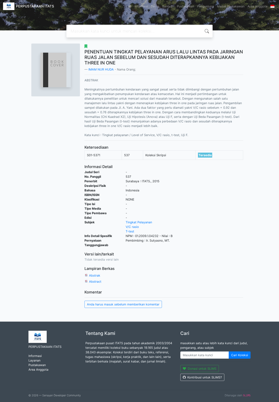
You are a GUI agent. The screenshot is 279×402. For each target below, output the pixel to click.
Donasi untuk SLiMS (202, 368)
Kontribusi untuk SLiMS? (204, 377)
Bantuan (168, 6)
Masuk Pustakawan (230, 6)
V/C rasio (132, 227)
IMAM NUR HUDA (101, 69)
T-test (130, 231)
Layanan (34, 360)
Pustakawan (185, 6)
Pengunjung (205, 6)
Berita (155, 6)
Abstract (95, 281)
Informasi (141, 6)
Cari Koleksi (239, 355)
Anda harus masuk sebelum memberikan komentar (123, 304)
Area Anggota (257, 6)
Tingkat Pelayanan (139, 222)
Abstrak (94, 275)
